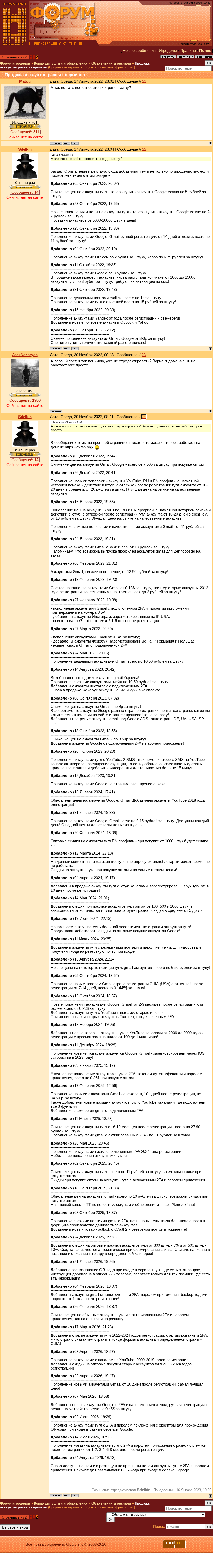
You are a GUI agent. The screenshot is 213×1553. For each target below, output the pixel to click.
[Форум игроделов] (31, 44)
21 (144, 81)
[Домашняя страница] (66, 143)
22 (144, 149)
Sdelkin (25, 149)
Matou (25, 81)
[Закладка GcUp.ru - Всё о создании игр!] (70, 44)
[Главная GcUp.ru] (14, 44)
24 (144, 417)
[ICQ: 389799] (75, 348)
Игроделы (168, 50)
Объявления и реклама (111, 63)
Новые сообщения (139, 50)
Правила (188, 50)
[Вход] (59, 44)
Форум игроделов (15, 63)
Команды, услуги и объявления (61, 63)
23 (144, 355)
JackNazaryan (25, 355)
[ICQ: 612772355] (75, 143)
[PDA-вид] (75, 44)
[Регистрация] (45, 44)
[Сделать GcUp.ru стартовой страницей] (65, 44)
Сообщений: (24, 132)
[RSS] (80, 44)
